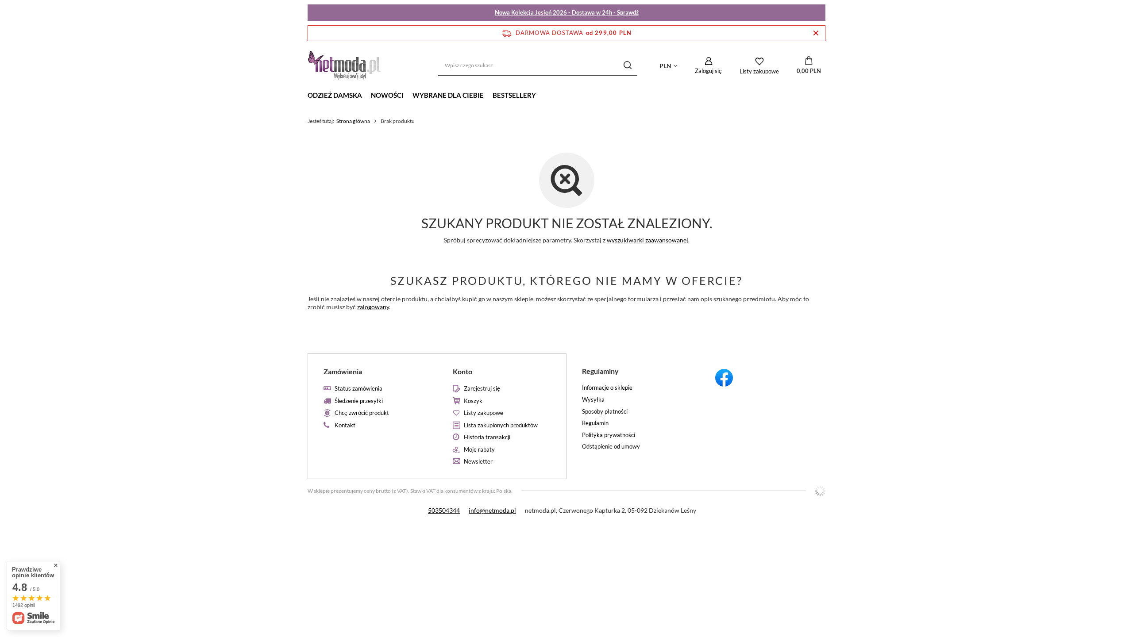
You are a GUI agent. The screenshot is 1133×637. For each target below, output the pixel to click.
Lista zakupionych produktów (501, 425)
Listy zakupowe (759, 71)
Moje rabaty (479, 449)
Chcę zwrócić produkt (362, 413)
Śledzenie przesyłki (359, 401)
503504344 (444, 510)
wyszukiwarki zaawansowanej (647, 240)
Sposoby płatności (605, 411)
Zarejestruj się (482, 388)
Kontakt (345, 425)
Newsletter (478, 461)
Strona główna (353, 121)
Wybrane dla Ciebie (448, 95)
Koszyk (473, 401)
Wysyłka (593, 399)
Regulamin (595, 423)
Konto (462, 371)
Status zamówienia (358, 388)
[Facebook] (761, 379)
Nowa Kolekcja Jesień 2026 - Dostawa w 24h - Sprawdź (567, 12)
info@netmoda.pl (492, 510)
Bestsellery (514, 95)
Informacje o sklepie (607, 387)
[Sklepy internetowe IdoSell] (820, 491)
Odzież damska (335, 95)
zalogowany (373, 307)
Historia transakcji (487, 437)
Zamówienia (343, 371)
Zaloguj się (708, 70)
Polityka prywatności (608, 435)
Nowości (387, 95)
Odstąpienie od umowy (611, 446)
